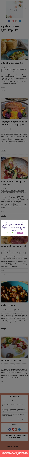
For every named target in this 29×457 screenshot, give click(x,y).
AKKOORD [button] (20, 232)
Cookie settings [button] (11, 232)
